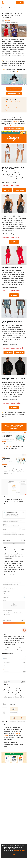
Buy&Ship (10, 446)
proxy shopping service (16, 125)
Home (2, 7)
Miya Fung (8, 20)
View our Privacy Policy (19, 850)
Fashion (11, 7)
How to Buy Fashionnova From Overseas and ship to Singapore (13, 108)
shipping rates (15, 121)
